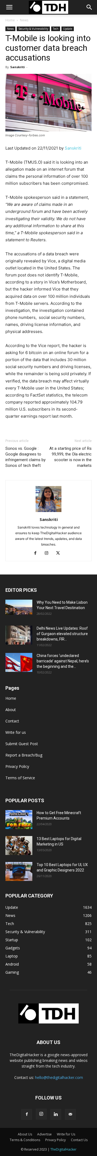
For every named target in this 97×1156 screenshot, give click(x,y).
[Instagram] (48, 553)
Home (10, 20)
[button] (89, 7)
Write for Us (66, 1134)
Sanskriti (17, 67)
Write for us (15, 732)
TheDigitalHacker (63, 1149)
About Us (25, 1134)
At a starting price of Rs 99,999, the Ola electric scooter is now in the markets (70, 457)
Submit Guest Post (21, 743)
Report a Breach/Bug (23, 755)
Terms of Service (20, 777)
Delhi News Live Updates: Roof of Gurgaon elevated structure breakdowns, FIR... (62, 633)
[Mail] (70, 1114)
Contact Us (79, 1140)
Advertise (44, 1134)
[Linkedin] (55, 1114)
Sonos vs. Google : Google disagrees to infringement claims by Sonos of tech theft (25, 457)
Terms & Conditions (25, 1140)
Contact (12, 721)
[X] (60, 553)
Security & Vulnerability (33, 29)
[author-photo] (48, 512)
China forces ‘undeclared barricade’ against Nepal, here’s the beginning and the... (63, 661)
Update (67, 29)
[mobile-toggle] (9, 7)
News (24, 20)
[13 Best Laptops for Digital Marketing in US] (18, 845)
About (10, 709)
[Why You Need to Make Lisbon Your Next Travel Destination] (18, 607)
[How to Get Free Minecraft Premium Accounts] (18, 819)
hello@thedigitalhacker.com (59, 1077)
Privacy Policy (17, 766)
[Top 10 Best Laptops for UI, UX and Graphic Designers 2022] (18, 871)
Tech (55, 29)
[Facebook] (37, 553)
